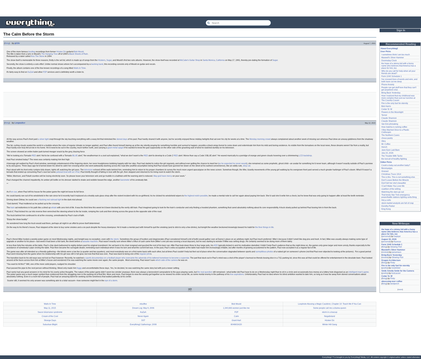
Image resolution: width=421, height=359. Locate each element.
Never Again (143, 316)
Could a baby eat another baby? (395, 165)
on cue (14, 192)
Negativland (329, 316)
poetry (385, 268)
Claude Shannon (389, 118)
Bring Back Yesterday (390, 93)
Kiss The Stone (37, 56)
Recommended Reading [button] (401, 44)
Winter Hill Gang (329, 324)
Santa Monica (209, 60)
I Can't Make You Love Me (393, 186)
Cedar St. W (386, 109)
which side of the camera (166, 260)
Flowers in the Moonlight (392, 112)
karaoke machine (90, 241)
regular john (145, 254)
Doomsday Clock (389, 60)
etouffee (143, 304)
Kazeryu (397, 241)
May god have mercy (162, 176)
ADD (216, 245)
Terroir (384, 115)
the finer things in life (264, 227)
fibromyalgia (386, 168)
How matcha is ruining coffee (394, 127)
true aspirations (237, 274)
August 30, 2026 (388, 239)
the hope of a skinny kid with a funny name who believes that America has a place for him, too (398, 65)
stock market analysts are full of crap (397, 203)
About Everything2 (389, 48)
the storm (115, 239)
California (220, 60)
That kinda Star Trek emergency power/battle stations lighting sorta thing (399, 196)
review (385, 252)
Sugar (109, 60)
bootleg (31, 51)
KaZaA (31, 72)
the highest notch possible (196, 196)
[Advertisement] (210, 8)
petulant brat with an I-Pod (68, 172)
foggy (79, 268)
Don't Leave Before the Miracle (395, 180)
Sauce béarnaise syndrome (50, 312)
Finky (392, 262)
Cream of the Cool (50, 316)
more (400, 289)
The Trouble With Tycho (391, 156)
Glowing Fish (396, 247)
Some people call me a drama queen (329, 308)
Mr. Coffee (385, 144)
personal (386, 236)
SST (143, 320)
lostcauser (396, 273)
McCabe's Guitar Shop (190, 60)
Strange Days (50, 320)
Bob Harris (386, 106)
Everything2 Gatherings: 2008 (143, 324)
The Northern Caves (390, 135)
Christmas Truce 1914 (391, 174)
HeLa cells (386, 200)
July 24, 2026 (387, 153)
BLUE (75, 155)
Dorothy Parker (388, 206)
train (12, 207)
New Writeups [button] (400, 223)
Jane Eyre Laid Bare (390, 150)
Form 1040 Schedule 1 (391, 76)
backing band (97, 64)
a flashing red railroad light (50, 199)
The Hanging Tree (49, 54)
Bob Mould (79, 51)
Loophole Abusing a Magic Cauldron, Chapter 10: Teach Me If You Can (329, 304)
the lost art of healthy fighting (394, 159)
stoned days (121, 139)
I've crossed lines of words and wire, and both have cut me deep (399, 80)
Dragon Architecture (391, 260)
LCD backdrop (305, 155)
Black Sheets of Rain (78, 54)
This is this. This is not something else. (398, 177)
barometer (125, 180)
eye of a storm (111, 280)
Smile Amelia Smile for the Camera (397, 271)
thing (7, 43)
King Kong (386, 209)
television (88, 170)
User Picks (386, 51)
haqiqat (397, 236)
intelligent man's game (359, 272)
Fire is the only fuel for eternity (394, 103)
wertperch (394, 284)
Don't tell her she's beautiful (393, 183)
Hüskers (101, 60)
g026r (17, 43)
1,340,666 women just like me (236, 308)
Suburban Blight (50, 324)
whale (54, 207)
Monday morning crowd (260, 139)
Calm (236, 316)
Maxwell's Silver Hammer (392, 57)
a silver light (43, 139)
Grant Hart (236, 320)
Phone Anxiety (387, 84)
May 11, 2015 (50, 308)
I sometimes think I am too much (395, 54)
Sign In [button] (400, 30)
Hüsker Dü (61, 51)
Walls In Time (80, 68)
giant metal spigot (116, 148)
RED (34, 155)
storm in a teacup (329, 312)
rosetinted (395, 268)
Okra (383, 141)
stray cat (246, 166)
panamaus (396, 252)
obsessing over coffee (391, 281)
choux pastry (387, 138)
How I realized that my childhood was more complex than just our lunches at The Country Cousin (398, 98)
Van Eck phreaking (389, 124)
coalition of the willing (391, 189)
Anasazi (385, 171)
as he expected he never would (233, 163)
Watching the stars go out (392, 192)
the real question (204, 272)
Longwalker (19, 123)
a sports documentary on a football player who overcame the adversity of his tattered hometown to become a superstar (136, 258)
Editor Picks (386, 162)
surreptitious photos (264, 251)
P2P (45, 72)
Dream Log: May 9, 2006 (143, 308)
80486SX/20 (236, 324)
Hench (384, 147)
